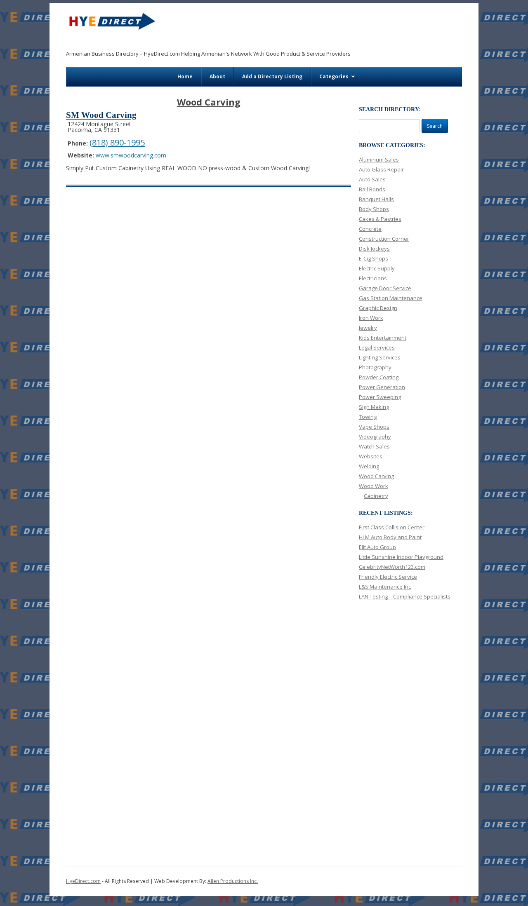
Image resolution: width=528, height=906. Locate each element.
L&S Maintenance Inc (385, 586)
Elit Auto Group (377, 547)
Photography (375, 367)
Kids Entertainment (382, 337)
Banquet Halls (376, 199)
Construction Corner (384, 238)
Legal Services (377, 347)
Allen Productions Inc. (232, 881)
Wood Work (373, 486)
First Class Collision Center (391, 527)
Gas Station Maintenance (390, 298)
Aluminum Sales (379, 159)
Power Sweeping (380, 397)
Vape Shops (374, 426)
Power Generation (382, 387)
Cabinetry (376, 496)
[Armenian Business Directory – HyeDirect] (111, 24)
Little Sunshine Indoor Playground (401, 557)
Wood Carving (376, 476)
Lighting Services (380, 357)
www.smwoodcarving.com (131, 155)
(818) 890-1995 (117, 142)
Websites (370, 456)
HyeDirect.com (83, 881)
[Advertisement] (310, 29)
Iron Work (371, 318)
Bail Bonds (372, 189)
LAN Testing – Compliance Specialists (404, 596)
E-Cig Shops (373, 258)
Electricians (373, 278)
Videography (375, 436)
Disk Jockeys (374, 248)
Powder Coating (378, 377)
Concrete (370, 228)
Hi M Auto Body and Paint (390, 537)
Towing (368, 416)
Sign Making (374, 407)
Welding (369, 466)
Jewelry (368, 327)
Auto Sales (372, 179)
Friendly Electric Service (388, 576)
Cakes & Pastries (380, 219)
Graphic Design (378, 308)
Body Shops (374, 209)
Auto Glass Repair (381, 169)
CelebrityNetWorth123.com (392, 566)
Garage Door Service (385, 288)
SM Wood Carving (101, 115)
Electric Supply (377, 268)
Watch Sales (374, 446)
